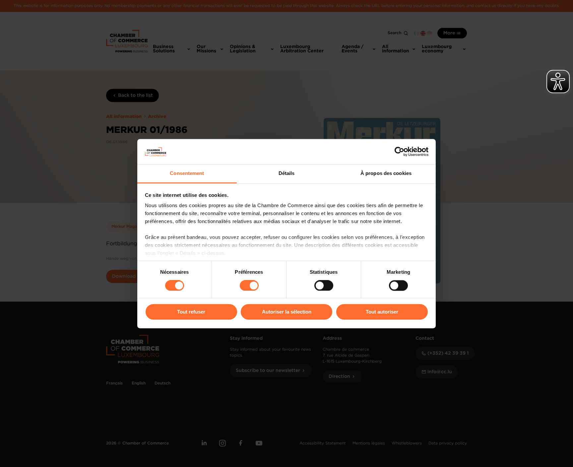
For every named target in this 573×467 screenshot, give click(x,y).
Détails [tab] (287, 173)
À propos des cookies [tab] (386, 173)
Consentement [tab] (187, 173)
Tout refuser (191, 312)
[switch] (249, 285)
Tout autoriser (382, 312)
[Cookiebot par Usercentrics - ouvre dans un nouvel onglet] (399, 151)
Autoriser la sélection (286, 312)
